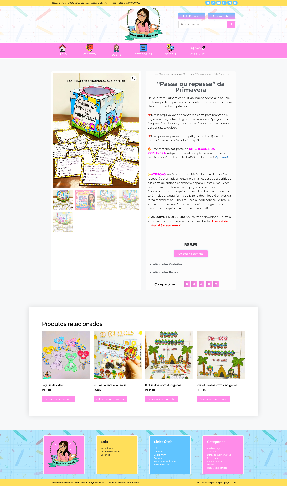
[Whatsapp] (224, 3)
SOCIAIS (170, 54)
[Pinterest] (229, 3)
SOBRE (116, 54)
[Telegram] (235, 3)
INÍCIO (62, 54)
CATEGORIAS (143, 54)
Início (155, 74)
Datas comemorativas (171, 74)
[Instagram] (213, 3)
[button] (134, 78)
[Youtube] (218, 3)
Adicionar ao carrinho (58, 399)
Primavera (189, 74)
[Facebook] (207, 3)
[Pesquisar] (231, 24)
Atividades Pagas (165, 272)
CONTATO (89, 54)
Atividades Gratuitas (167, 264)
